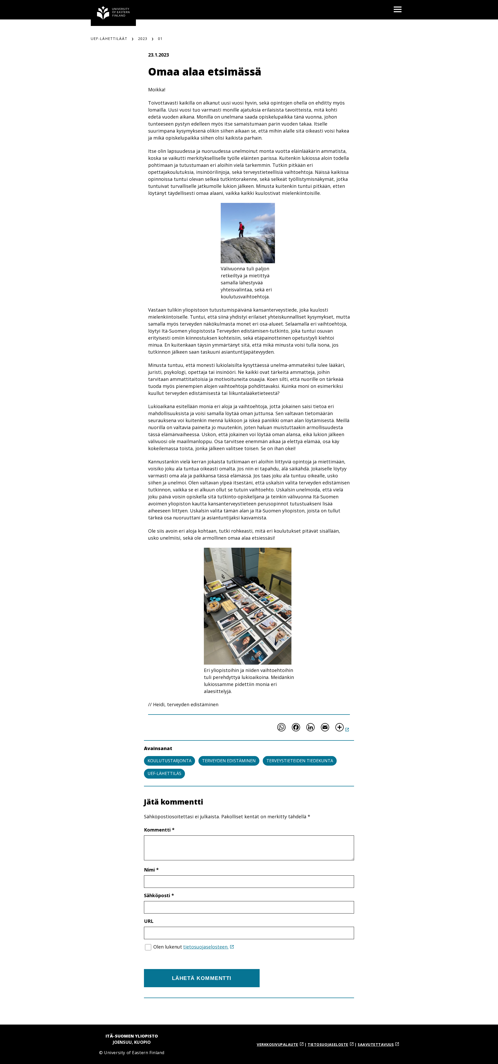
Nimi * (151, 870)
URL (149, 921)
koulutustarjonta (169, 761)
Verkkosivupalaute (277, 1044)
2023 (142, 38)
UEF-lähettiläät (109, 38)
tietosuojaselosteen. (206, 947)
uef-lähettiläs (164, 773)
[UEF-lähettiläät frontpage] (113, 13)
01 (160, 38)
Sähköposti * (159, 895)
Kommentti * (159, 830)
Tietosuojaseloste (328, 1044)
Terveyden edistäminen (229, 761)
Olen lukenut (191, 947)
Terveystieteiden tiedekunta (299, 761)
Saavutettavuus (376, 1044)
